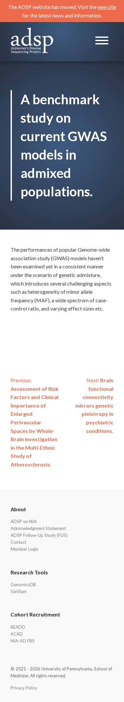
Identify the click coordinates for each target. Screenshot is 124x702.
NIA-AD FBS (23, 640)
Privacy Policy (24, 687)
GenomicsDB (23, 584)
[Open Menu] (101, 42)
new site (107, 7)
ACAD (17, 634)
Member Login (24, 549)
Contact (18, 542)
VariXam (19, 591)
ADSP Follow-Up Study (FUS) (39, 535)
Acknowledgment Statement (38, 528)
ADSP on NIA (24, 521)
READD (18, 627)
